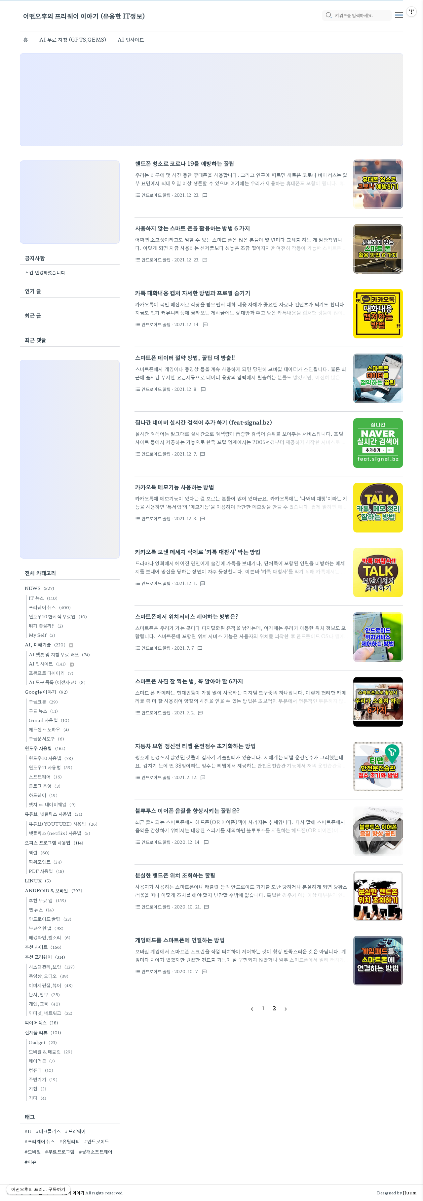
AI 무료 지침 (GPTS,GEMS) (72, 39)
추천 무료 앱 (47, 900)
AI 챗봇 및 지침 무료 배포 (59, 654)
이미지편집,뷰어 (51, 985)
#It (28, 1131)
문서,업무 (44, 994)
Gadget (43, 1042)
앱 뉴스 (41, 909)
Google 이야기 (46, 691)
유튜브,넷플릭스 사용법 (53, 813)
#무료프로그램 (59, 1151)
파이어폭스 (41, 1022)
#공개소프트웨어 (96, 1151)
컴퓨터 (41, 1070)
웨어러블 (42, 1060)
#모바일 (32, 1151)
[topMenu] (399, 14)
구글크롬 (43, 701)
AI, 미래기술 (45, 644)
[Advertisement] (211, 99)
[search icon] (328, 15)
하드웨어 (43, 795)
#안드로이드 (96, 1141)
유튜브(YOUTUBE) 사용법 (63, 823)
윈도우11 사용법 (50, 767)
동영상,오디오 (48, 976)
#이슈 (30, 1161)
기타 (37, 1097)
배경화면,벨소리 (49, 937)
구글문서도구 (46, 738)
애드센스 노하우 (49, 729)
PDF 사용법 (46, 871)
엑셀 (39, 852)
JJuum (409, 1192)
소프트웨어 (45, 776)
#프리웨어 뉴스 (39, 1141)
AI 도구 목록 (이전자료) (57, 682)
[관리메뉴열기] (411, 12)
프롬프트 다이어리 (51, 672)
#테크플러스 (48, 1131)
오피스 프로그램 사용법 (54, 842)
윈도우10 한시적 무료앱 (58, 616)
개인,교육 (44, 1003)
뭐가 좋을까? (46, 625)
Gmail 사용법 (49, 720)
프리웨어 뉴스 (50, 607)
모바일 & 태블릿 (50, 1051)
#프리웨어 (75, 1131)
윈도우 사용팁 (45, 748)
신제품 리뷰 (43, 1032)
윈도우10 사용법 (51, 758)
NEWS (39, 588)
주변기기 (43, 1079)
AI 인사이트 (131, 39)
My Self (42, 635)
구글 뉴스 (43, 710)
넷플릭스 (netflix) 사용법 (59, 833)
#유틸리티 (69, 1141)
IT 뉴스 (43, 598)
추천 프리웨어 (45, 956)
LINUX (38, 880)
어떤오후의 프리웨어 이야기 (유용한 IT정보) (84, 15)
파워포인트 (45, 861)
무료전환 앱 (46, 928)
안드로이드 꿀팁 (50, 918)
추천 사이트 (43, 947)
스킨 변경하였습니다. (46, 272)
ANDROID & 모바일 (53, 890)
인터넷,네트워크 (51, 1013)
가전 (37, 1088)
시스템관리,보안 (52, 966)
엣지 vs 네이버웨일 (52, 804)
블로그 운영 (44, 785)
